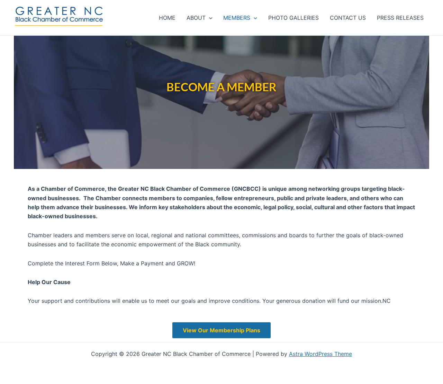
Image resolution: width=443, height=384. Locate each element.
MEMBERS (236, 17)
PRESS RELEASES (400, 17)
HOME (167, 17)
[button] (209, 18)
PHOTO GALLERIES (293, 17)
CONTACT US (348, 17)
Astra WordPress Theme (320, 353)
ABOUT (196, 17)
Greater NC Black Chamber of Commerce (38, 28)
